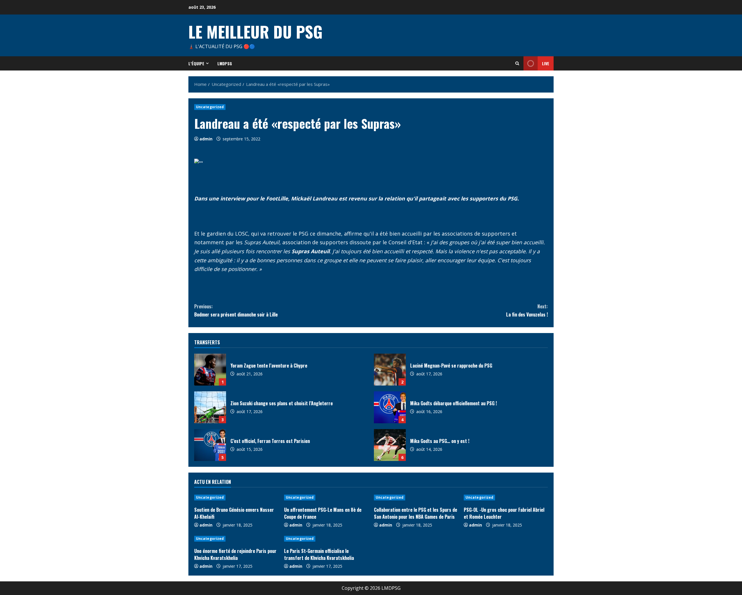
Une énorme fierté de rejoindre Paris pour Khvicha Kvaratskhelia (235, 554)
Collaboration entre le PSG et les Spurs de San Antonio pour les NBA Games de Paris (415, 513)
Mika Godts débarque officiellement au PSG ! (390, 407)
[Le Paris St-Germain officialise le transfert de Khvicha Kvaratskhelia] (326, 538)
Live (545, 63)
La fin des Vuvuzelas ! (527, 310)
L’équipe (196, 63)
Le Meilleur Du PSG (255, 31)
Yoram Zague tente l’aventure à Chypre (210, 370)
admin (205, 139)
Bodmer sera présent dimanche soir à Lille (236, 310)
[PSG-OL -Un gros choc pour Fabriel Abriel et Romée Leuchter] (506, 497)
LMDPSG (224, 63)
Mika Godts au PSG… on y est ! (390, 445)
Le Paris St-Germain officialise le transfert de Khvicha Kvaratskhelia (319, 554)
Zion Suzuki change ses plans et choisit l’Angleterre (210, 407)
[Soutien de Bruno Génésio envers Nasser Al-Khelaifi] (236, 497)
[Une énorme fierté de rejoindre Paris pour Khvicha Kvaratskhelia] (236, 538)
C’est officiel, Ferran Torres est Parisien (210, 445)
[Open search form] (517, 63)
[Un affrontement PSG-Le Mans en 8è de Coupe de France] (326, 497)
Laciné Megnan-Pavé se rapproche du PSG (390, 370)
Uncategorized (210, 106)
